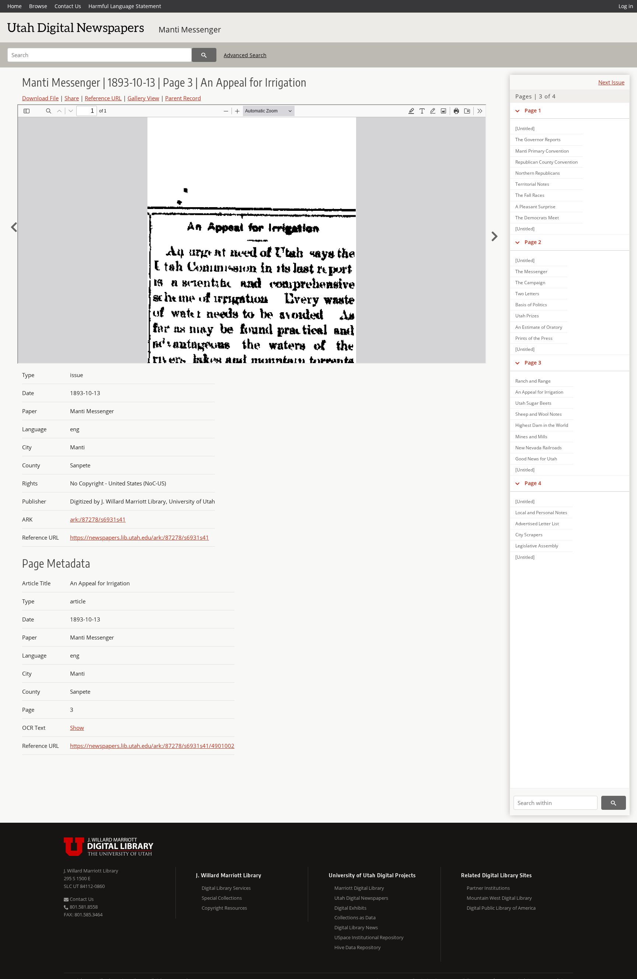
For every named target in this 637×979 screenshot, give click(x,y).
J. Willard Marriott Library (91, 870)
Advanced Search (245, 55)
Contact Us (68, 6)
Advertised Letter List (537, 523)
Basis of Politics (531, 305)
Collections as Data (355, 917)
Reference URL (103, 98)
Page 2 (533, 241)
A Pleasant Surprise (535, 206)
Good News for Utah (536, 459)
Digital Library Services (226, 888)
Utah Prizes (527, 316)
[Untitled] (525, 128)
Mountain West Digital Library (499, 898)
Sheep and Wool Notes (538, 414)
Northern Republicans (537, 173)
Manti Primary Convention (542, 151)
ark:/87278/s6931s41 (98, 519)
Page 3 (533, 362)
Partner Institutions (488, 888)
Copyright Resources (224, 908)
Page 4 (533, 483)
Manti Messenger (190, 29)
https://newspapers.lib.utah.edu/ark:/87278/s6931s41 (139, 537)
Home (14, 6)
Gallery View (143, 98)
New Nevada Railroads (538, 448)
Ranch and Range (533, 381)
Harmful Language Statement (124, 6)
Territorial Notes (532, 184)
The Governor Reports (538, 139)
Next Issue (611, 82)
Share (72, 98)
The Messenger (531, 271)
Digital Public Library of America (501, 908)
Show (77, 727)
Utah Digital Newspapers (361, 898)
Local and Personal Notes (541, 512)
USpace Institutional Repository (369, 937)
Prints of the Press (534, 338)
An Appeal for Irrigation (539, 392)
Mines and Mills (531, 436)
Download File (40, 98)
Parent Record (183, 98)
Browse (38, 6)
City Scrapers (529, 535)
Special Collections (222, 898)
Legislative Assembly (536, 546)
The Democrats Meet (537, 218)
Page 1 (533, 110)
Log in (626, 6)
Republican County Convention (546, 162)
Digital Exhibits (350, 908)
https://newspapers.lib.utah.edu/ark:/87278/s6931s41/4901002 (152, 745)
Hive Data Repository (357, 947)
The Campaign (530, 282)
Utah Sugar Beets (533, 403)
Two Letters (527, 293)
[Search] (204, 55)
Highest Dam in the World (541, 425)
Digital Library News (356, 927)
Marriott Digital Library (359, 888)
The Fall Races (529, 195)
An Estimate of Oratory (538, 327)
